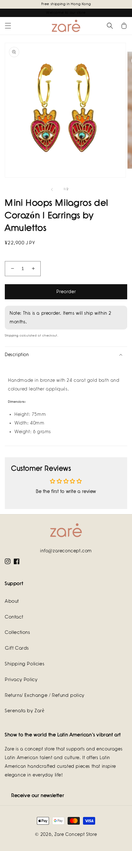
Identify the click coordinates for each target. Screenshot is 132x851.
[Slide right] (80, 189)
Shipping (12, 335)
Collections (17, 632)
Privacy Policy (21, 679)
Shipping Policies (24, 663)
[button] (8, 26)
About (12, 601)
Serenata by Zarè (25, 710)
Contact (14, 616)
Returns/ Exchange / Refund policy (45, 695)
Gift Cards (17, 648)
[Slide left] (52, 189)
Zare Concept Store (75, 834)
